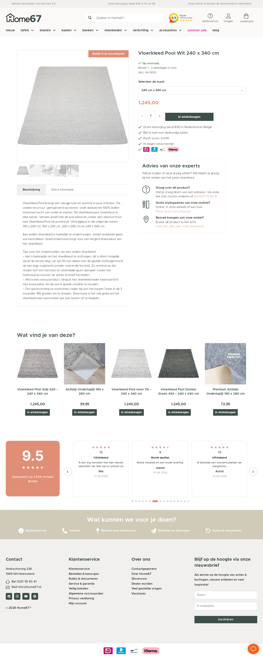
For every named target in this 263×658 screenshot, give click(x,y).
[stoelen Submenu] (54, 30)
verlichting (140, 30)
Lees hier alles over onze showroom (180, 226)
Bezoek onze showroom (118, 530)
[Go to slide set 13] (178, 501)
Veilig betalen (78, 588)
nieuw (10, 30)
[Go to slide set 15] (185, 501)
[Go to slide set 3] (139, 501)
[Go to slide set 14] (181, 501)
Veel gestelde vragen (147, 588)
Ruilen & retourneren (227, 530)
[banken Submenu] (97, 30)
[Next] (253, 471)
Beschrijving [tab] (31, 189)
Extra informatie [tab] (63, 189)
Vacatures (139, 593)
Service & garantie (82, 583)
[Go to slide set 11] (171, 501)
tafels (25, 30)
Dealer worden (142, 583)
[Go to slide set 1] (132, 501)
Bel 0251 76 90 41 (24, 581)
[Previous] (68, 471)
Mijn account (78, 603)
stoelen (45, 30)
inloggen (228, 21)
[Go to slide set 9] (164, 501)
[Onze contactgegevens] (64, 530)
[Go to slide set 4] (143, 501)
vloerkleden (113, 30)
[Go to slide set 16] (188, 501)
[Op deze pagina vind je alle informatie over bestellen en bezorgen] (153, 530)
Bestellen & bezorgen (84, 573)
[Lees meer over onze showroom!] (97, 530)
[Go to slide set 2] (136, 501)
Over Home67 (141, 573)
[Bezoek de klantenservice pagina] (21, 530)
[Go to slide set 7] (155, 501)
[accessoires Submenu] (180, 30)
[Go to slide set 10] (167, 501)
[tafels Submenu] (32, 30)
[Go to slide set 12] (174, 501)
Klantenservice (36, 530)
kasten (67, 30)
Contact (74, 530)
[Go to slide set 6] (150, 501)
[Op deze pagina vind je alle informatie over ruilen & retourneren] (208, 530)
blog (216, 30)
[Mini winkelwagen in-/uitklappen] (249, 16)
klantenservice (210, 21)
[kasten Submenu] (75, 30)
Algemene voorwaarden (86, 593)
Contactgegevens (144, 568)
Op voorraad (150, 63)
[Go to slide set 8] (161, 501)
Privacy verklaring (81, 598)
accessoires (168, 30)
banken (88, 30)
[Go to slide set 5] (146, 501)
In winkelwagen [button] (37, 412)
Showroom (139, 578)
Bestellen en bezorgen (174, 530)
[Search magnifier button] (89, 17)
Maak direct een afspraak (173, 211)
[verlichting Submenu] (151, 30)
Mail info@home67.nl (26, 587)
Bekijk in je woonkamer (108, 53)
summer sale (197, 30)
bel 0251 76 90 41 (205, 196)
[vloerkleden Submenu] (125, 30)
